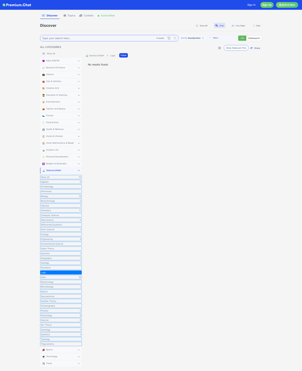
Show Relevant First (236, 48)
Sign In (251, 4)
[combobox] (222, 38)
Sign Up (267, 4)
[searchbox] (227, 38)
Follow (123, 55)
